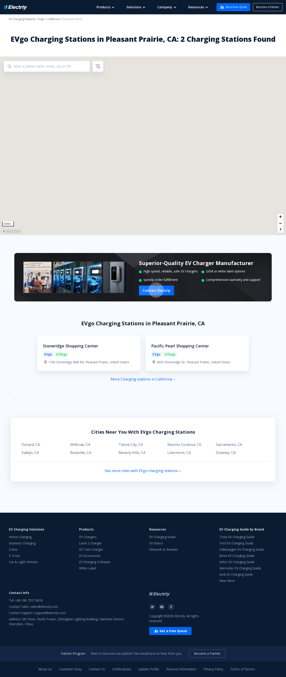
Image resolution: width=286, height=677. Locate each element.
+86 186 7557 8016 (29, 600)
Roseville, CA (80, 452)
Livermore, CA (179, 452)
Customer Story (70, 669)
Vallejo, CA (30, 452)
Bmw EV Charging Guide (236, 556)
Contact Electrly (156, 290)
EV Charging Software (94, 562)
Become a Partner (267, 7)
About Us (45, 669)
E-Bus (13, 549)
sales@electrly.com (44, 606)
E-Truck (14, 556)
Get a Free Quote (236, 7)
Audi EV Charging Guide (236, 574)
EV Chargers (88, 537)
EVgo (41, 19)
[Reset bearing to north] (280, 229)
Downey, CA (226, 452)
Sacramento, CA (229, 444)
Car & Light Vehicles (23, 562)
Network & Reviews (163, 549)
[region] (143, 145)
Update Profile (148, 669)
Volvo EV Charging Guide (237, 562)
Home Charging (20, 537)
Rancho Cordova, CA (184, 444)
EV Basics (156, 543)
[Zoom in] (280, 216)
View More (227, 581)
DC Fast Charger (91, 549)
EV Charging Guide (162, 537)
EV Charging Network (22, 19)
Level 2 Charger (90, 543)
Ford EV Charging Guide (236, 543)
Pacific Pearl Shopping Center (180, 346)
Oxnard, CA (30, 444)
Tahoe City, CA (131, 444)
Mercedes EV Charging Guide (240, 568)
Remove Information (181, 669)
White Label (87, 568)
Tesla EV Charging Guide (236, 537)
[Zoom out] (280, 223)
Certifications (121, 669)
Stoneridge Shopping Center (70, 346)
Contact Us (97, 669)
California (53, 19)
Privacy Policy (213, 669)
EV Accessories (90, 556)
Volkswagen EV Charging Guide (241, 549)
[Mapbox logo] (11, 231)
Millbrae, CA (80, 444)
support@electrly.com (50, 613)
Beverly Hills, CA (132, 452)
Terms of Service (242, 669)
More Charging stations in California (141, 379)
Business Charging (22, 543)
